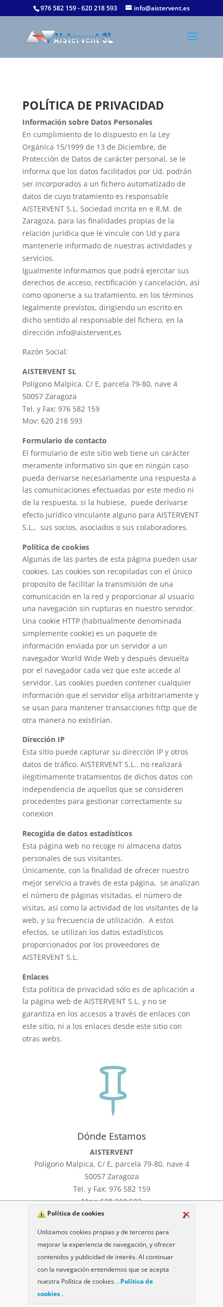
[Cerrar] (186, 1215)
